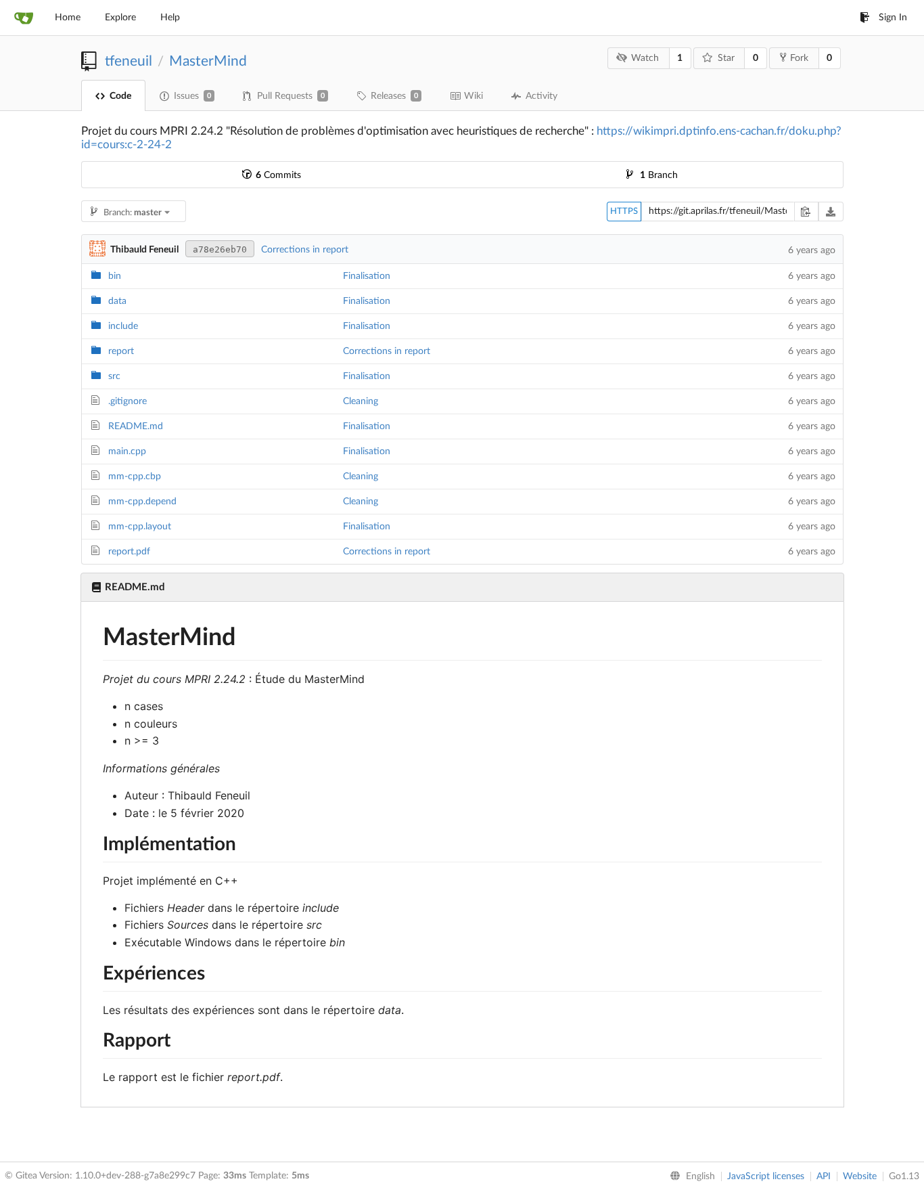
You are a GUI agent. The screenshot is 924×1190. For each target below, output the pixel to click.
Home (67, 17)
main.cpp (127, 451)
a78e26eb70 (220, 249)
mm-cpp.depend (142, 501)
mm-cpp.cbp (134, 476)
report (121, 351)
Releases (394, 96)
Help (170, 17)
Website (860, 1176)
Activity (541, 96)
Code (120, 96)
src (114, 376)
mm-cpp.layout (139, 526)
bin (114, 276)
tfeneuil (128, 61)
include (123, 326)
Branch (659, 175)
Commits (278, 175)
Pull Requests (291, 96)
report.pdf (129, 551)
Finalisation (366, 276)
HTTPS (624, 211)
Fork (799, 58)
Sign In (893, 17)
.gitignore (127, 401)
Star (726, 58)
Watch (645, 58)
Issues (192, 96)
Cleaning (360, 401)
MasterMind (208, 61)
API (823, 1176)
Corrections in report (304, 250)
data (117, 301)
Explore (120, 17)
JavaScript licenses (765, 1176)
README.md (135, 426)
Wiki (473, 96)
